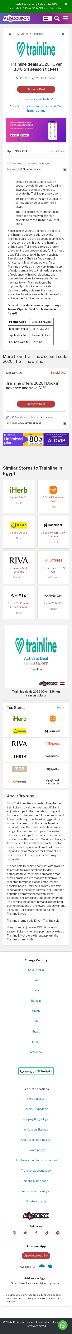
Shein (19, 612)
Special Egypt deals (36, 1109)
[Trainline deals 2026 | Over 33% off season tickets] (36, 656)
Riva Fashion (18, 577)
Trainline (38, 33)
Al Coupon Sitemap (36, 1129)
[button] (66, 4)
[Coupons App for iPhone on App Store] (50, 1266)
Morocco (36, 1052)
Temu (53, 506)
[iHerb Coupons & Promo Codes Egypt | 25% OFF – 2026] (18, 489)
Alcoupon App (36, 1246)
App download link (36, 1255)
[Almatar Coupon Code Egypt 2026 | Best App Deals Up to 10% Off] (19, 781)
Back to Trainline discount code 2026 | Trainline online (37, 108)
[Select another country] (47, 18)
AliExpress (53, 577)
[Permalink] (7, 417)
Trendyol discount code (36, 1170)
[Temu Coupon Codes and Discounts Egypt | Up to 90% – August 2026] (53, 489)
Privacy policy (36, 1150)
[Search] (57, 18)
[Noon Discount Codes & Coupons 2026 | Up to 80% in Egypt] (18, 525)
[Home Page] (16, 18)
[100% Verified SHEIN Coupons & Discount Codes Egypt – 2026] (18, 595)
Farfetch (53, 608)
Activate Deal (36, 89)
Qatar (36, 1021)
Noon (19, 538)
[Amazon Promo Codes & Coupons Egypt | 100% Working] (52, 768)
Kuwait (36, 990)
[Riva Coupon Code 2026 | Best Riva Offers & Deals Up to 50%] (18, 560)
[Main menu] (65, 18)
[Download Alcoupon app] (36, 130)
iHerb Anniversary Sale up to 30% (36, 4)
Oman (36, 1011)
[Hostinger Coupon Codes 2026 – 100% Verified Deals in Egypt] (53, 525)
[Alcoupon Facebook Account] (35, 1233)
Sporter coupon (36, 1201)
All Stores (22, 33)
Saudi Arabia (36, 969)
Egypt (36, 1031)
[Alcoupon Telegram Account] (57, 1233)
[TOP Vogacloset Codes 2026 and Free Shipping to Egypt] (52, 781)
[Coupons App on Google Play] (42, 1266)
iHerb (19, 503)
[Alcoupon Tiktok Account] (46, 1233)
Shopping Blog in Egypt (36, 1119)
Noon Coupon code (36, 1180)
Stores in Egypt (36, 1098)
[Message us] (63, 1325)
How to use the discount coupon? (36, 1160)
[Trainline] (36, 49)
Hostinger (53, 542)
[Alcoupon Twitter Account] (25, 1233)
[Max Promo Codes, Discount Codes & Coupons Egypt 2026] (19, 768)
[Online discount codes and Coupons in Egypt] (10, 33)
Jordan (36, 1041)
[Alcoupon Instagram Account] (14, 1233)
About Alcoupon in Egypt (36, 1139)
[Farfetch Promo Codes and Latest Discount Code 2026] (53, 595)
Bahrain (36, 1000)
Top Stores (16, 707)
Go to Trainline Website (34, 99)
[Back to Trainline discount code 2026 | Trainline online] (63, 34)
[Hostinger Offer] (36, 439)
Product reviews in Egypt (36, 1191)
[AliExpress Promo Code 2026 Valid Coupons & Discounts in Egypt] (53, 560)
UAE (36, 980)
